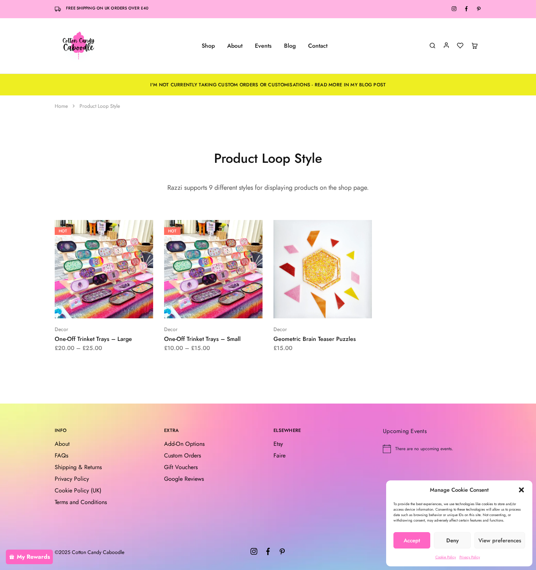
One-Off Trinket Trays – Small (202, 339)
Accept (412, 540)
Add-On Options (184, 444)
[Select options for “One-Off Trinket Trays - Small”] (194, 307)
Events (263, 46)
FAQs (61, 455)
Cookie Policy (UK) (78, 490)
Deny (452, 540)
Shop (208, 46)
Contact (317, 46)
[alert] (432, 448)
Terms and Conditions (81, 502)
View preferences (499, 540)
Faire (279, 455)
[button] (521, 490)
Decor (61, 329)
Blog (290, 46)
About (234, 46)
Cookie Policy (445, 557)
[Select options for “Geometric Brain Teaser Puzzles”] (303, 307)
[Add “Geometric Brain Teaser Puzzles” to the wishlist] (341, 307)
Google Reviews (184, 479)
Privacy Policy (469, 557)
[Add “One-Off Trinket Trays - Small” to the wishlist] (231, 307)
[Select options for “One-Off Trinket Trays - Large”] (84, 307)
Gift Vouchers (181, 467)
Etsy (278, 444)
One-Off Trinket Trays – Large (93, 339)
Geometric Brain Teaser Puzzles (314, 339)
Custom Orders (182, 455)
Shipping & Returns (78, 467)
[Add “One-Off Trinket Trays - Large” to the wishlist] (122, 307)
